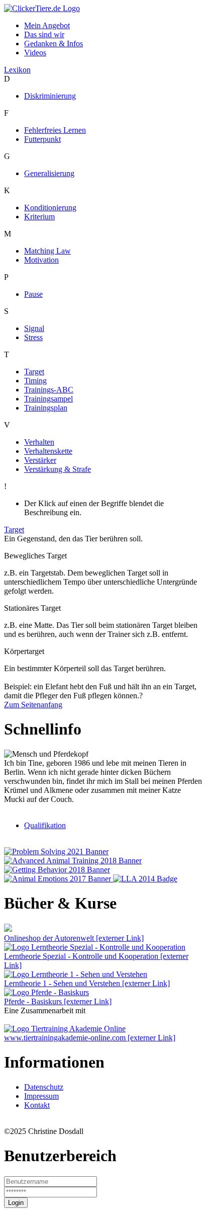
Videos (35, 52)
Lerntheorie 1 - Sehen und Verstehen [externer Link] (87, 983)
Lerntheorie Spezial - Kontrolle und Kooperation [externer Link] (96, 960)
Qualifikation (45, 825)
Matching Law (47, 251)
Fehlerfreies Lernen (55, 130)
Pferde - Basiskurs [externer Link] (58, 1001)
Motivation (41, 260)
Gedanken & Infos (53, 43)
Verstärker (40, 460)
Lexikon (17, 69)
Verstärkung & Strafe (57, 469)
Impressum (41, 1096)
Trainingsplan (45, 407)
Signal (34, 328)
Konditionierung (50, 207)
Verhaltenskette (48, 451)
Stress (33, 337)
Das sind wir (44, 34)
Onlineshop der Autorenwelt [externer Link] (74, 938)
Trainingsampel (48, 398)
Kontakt (37, 1105)
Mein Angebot (47, 25)
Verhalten (39, 442)
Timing (35, 380)
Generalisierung (49, 173)
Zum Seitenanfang (33, 704)
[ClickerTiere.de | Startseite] (42, 8)
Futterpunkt (42, 139)
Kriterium (39, 216)
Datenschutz (43, 1087)
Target (34, 371)
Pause (33, 294)
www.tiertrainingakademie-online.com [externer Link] (89, 1037)
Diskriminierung (50, 96)
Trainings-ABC (48, 389)
